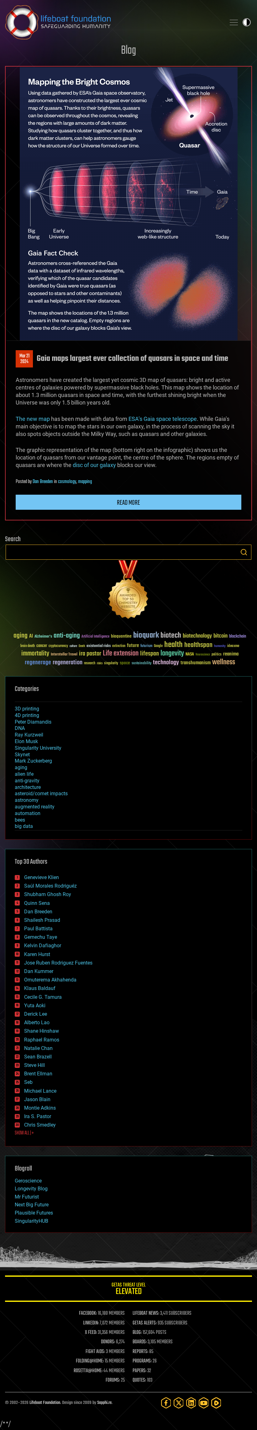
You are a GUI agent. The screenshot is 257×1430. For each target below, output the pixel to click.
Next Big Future (32, 1205)
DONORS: (108, 1342)
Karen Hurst (37, 954)
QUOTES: (139, 1380)
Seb (28, 1082)
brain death (27, 646)
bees (20, 820)
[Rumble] (216, 1402)
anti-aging (67, 636)
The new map (33, 419)
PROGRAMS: (142, 1361)
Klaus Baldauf (39, 988)
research (89, 663)
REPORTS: (140, 1352)
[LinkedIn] (191, 1402)
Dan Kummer (38, 971)
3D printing (27, 709)
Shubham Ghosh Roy (47, 894)
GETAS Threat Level (128, 1289)
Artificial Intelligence (95, 637)
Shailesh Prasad (42, 920)
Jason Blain (37, 1099)
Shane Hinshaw (41, 1031)
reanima (231, 654)
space (125, 663)
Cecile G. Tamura (43, 997)
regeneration (67, 662)
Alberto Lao (37, 1022)
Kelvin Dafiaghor (42, 946)
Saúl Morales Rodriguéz (50, 886)
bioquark (146, 635)
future (133, 646)
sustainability (141, 663)
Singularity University (38, 748)
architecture (28, 787)
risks (99, 663)
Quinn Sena (37, 903)
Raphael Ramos (41, 1040)
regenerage (38, 662)
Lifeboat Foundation (44, 1402)
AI (31, 636)
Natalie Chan (38, 1048)
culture (73, 646)
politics (217, 655)
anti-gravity (27, 781)
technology (166, 662)
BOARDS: (140, 1342)
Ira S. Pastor (37, 1116)
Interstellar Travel (64, 654)
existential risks (99, 646)
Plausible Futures (34, 1213)
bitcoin (220, 636)
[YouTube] (204, 1402)
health (173, 645)
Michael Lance (40, 1091)
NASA (190, 654)
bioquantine (121, 636)
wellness (223, 662)
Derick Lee (35, 1014)
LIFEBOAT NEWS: (146, 1313)
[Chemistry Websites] (128, 591)
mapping (85, 482)
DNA (20, 728)
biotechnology (197, 636)
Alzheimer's (43, 636)
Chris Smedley (40, 1125)
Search (243, 552)
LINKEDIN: (91, 1323)
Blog (128, 51)
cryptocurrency (58, 646)
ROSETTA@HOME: (88, 1371)
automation (27, 813)
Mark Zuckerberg (33, 761)
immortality (35, 653)
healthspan (198, 645)
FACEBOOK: (88, 1313)
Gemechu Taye (40, 937)
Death (82, 646)
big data (24, 826)
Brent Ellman (38, 1074)
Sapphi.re (104, 1402)
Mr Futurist (27, 1197)
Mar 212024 (24, 359)
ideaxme (233, 646)
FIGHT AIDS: (95, 1352)
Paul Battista (38, 929)
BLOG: (137, 1333)
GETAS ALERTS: (145, 1323)
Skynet (22, 755)
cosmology (67, 482)
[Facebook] (166, 1402)
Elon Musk (26, 741)
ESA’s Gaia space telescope (162, 419)
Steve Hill (34, 1065)
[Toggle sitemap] (234, 22)
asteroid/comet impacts (41, 794)
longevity (172, 654)
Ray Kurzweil (29, 735)
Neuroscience (203, 655)
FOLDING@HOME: (90, 1361)
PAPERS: (139, 1371)
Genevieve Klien (41, 877)
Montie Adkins (40, 1108)
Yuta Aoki (34, 1006)
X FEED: (91, 1333)
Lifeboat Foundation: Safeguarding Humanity (113, 22)
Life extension (121, 654)
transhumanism (196, 663)
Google (158, 646)
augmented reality (35, 807)
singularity (111, 663)
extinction (118, 646)
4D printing (27, 715)
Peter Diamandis (33, 722)
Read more (128, 503)
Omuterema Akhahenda (50, 980)
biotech (170, 635)
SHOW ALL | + (24, 1133)
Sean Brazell (38, 1057)
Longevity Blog (31, 1189)
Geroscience (28, 1181)
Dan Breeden (43, 482)
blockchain (237, 636)
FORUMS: (113, 1380)
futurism (146, 646)
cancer (41, 646)
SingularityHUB (31, 1221)
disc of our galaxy (94, 465)
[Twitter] (179, 1402)
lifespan (149, 653)
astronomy (27, 800)
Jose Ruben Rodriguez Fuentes (58, 963)
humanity (220, 646)
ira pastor (90, 653)
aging (20, 636)
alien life (24, 774)
